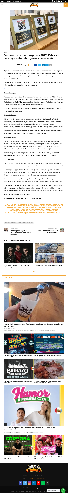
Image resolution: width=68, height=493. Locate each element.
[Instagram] (29, 483)
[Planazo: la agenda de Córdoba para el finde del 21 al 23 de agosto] (19, 369)
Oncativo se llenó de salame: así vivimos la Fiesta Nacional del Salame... (47, 381)
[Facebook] (20, 483)
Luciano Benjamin (9, 61)
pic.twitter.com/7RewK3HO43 (43, 210)
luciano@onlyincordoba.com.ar (37, 478)
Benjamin (50, 488)
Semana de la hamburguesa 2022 (25, 222)
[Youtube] (38, 483)
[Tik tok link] (66, 1)
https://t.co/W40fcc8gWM (48, 207)
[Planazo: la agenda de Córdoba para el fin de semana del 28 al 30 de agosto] (19, 344)
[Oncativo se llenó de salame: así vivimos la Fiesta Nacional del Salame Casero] (49, 369)
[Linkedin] (34, 483)
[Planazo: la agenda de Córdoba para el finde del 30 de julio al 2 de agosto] (49, 445)
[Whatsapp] (43, 483)
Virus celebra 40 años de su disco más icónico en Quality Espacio (16, 266)
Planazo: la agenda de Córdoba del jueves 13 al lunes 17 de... (30, 428)
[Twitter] (25, 483)
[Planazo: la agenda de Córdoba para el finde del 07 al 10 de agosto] (19, 445)
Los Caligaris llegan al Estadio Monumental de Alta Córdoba (21, 233)
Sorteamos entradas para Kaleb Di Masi (48, 232)
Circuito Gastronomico (10, 222)
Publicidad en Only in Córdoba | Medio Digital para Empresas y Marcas (41, 491)
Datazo (5, 52)
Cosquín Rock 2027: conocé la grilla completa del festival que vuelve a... (48, 356)
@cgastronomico (19, 210)
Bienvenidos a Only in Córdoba (17, 491)
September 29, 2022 (53, 212)
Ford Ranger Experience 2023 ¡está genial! (49, 265)
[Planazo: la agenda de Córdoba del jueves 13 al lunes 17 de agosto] (34, 405)
